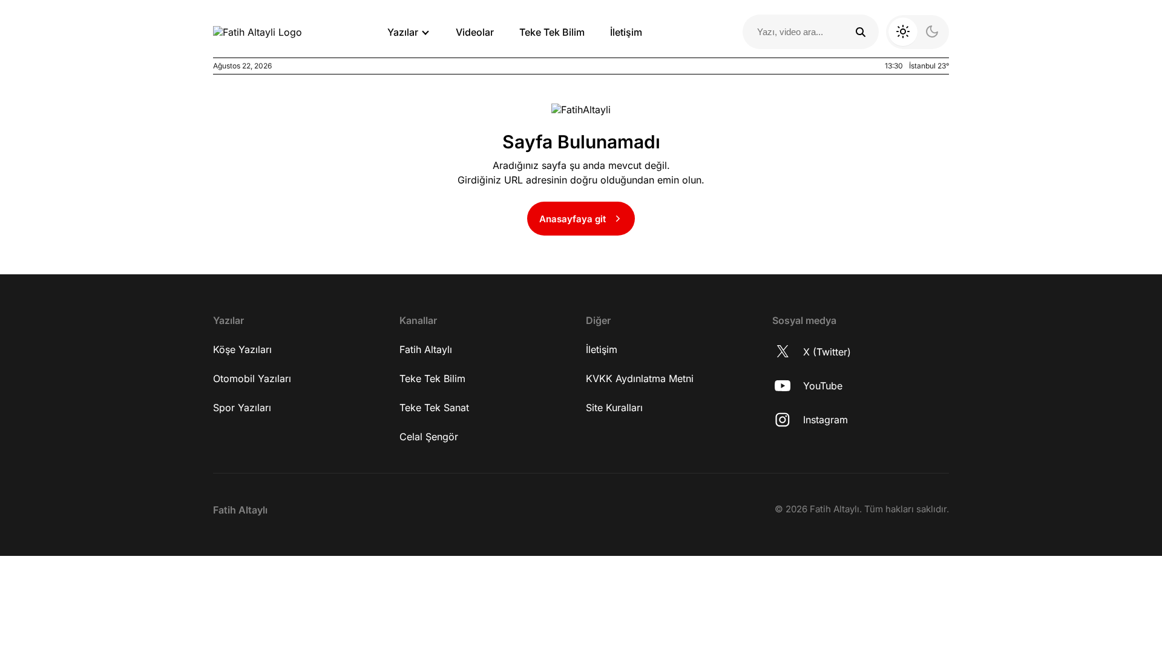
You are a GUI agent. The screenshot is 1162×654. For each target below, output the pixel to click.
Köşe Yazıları (242, 349)
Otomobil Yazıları (252, 378)
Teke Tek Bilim (552, 32)
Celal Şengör (428, 437)
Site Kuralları (614, 407)
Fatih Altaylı (425, 349)
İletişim (626, 32)
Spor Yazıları (242, 407)
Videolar (475, 32)
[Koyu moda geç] (917, 32)
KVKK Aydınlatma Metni (640, 378)
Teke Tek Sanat (434, 407)
